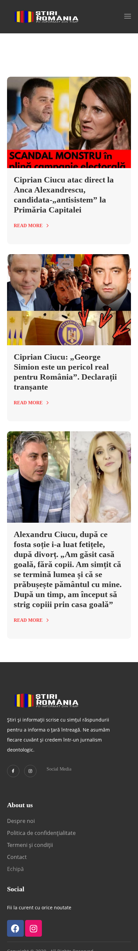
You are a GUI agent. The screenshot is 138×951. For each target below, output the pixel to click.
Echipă (15, 869)
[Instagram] (30, 771)
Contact (17, 857)
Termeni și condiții (30, 845)
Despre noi (21, 821)
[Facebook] (15, 928)
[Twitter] (13, 771)
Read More (28, 225)
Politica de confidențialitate (41, 833)
